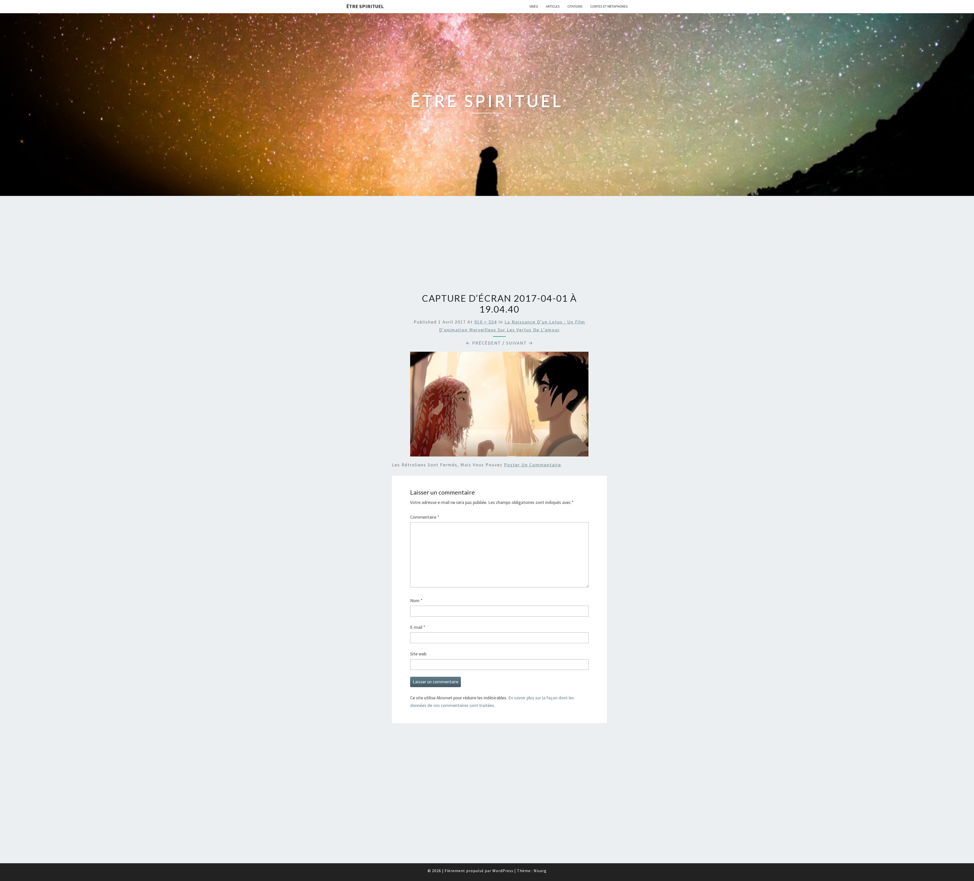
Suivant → (519, 343)
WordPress (502, 870)
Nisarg (540, 870)
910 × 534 (485, 322)
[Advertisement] (487, 245)
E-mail (417, 627)
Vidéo (533, 6)
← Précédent (483, 343)
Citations (575, 6)
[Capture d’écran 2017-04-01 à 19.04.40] (499, 406)
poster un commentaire (532, 465)
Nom (416, 600)
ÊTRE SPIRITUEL (365, 6)
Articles (553, 6)
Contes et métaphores (609, 6)
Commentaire (424, 517)
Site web (418, 654)
